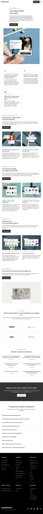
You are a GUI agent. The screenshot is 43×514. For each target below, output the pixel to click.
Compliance (32, 478)
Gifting (17, 469)
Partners (17, 490)
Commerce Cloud (4, 460)
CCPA (31, 472)
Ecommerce (18, 464)
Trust (31, 470)
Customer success (33, 466)
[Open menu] (41, 2)
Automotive (18, 460)
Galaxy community (33, 460)
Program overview (19, 488)
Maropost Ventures (33, 497)
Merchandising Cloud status (6, 490)
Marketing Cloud (4, 462)
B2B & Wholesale (19, 462)
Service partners (33, 468)
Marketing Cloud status (5, 488)
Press (31, 492)
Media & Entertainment (20, 471)
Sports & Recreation (19, 475)
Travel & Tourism (19, 477)
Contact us (32, 494)
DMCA (31, 474)
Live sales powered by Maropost (34, 463)
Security (31, 476)
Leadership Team (33, 488)
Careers (31, 490)
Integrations (3, 469)
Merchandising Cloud (5, 464)
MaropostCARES (33, 499)
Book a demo (36, 1)
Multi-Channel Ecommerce (20, 473)
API (30, 481)
